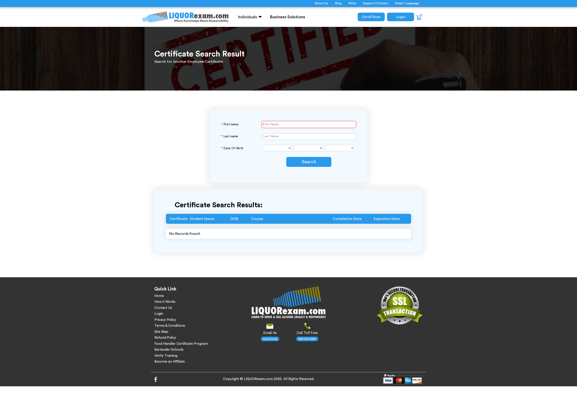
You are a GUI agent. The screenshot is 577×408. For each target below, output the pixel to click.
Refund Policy (165, 337)
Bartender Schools (168, 349)
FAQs (352, 3)
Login (400, 17)
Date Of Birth (232, 148)
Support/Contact (375, 3)
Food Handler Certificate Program (181, 343)
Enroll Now (371, 17)
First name (229, 124)
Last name (229, 136)
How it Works (164, 301)
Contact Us (163, 308)
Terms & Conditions (169, 325)
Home (159, 296)
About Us (321, 3)
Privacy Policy (165, 320)
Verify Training (165, 355)
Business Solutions (287, 17)
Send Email (270, 339)
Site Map (161, 331)
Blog (338, 3)
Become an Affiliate (169, 361)
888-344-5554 (307, 339)
